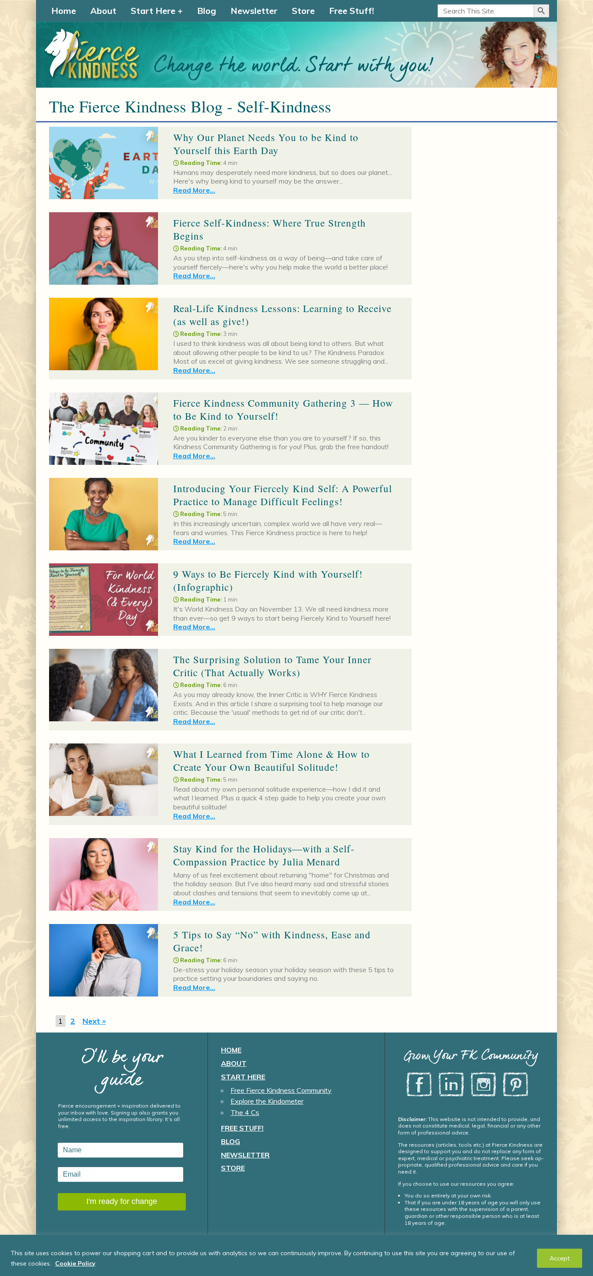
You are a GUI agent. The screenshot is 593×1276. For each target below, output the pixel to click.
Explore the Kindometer (267, 1101)
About (103, 10)
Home (63, 10)
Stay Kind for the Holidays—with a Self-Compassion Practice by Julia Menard (264, 855)
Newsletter (254, 10)
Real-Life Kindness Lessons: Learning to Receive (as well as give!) (282, 315)
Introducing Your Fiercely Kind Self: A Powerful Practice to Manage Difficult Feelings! (282, 495)
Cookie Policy (75, 1263)
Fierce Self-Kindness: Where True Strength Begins (269, 229)
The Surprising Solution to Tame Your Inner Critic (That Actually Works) (272, 666)
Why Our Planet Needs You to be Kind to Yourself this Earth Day (266, 144)
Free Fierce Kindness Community (281, 1090)
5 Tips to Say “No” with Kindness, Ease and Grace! (272, 941)
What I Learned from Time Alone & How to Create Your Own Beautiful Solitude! (271, 760)
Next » (94, 1021)
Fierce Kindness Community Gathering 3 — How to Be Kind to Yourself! (283, 409)
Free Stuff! (351, 10)
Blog (206, 10)
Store (303, 10)
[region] (296, 1255)
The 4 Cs (245, 1112)
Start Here (153, 10)
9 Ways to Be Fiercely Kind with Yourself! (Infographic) (268, 580)
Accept (560, 1258)
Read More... (194, 190)
